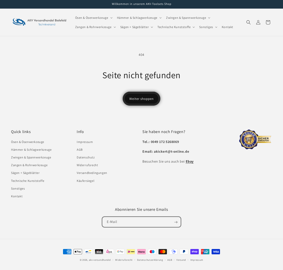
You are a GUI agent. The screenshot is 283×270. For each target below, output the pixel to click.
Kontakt (17, 196)
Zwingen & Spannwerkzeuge (31, 157)
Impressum (85, 142)
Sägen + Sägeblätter (25, 173)
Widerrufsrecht (87, 165)
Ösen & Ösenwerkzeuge (27, 142)
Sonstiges (18, 188)
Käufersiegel (85, 181)
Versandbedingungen (92, 173)
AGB (80, 150)
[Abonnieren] (176, 222)
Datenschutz (86, 157)
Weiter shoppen (141, 99)
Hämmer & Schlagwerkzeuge (31, 150)
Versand (181, 259)
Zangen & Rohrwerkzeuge (29, 165)
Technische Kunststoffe (27, 181)
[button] (93, 17)
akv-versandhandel (100, 259)
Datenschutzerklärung (150, 259)
